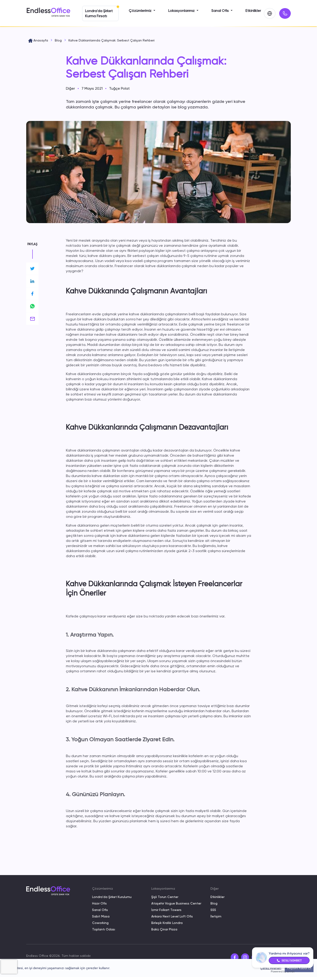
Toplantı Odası (103, 929)
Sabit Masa (101, 916)
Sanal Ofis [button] (220, 10)
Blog (213, 903)
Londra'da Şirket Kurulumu (112, 897)
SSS (213, 910)
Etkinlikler (253, 10)
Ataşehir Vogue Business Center (176, 903)
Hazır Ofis (99, 903)
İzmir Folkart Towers (166, 910)
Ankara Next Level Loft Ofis (172, 916)
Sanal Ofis (100, 910)
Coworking (100, 923)
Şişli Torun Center (164, 897)
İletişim (215, 916)
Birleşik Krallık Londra (167, 923)
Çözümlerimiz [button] (140, 10)
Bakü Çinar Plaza (164, 929)
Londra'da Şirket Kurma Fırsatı (99, 13)
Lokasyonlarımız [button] (182, 10)
